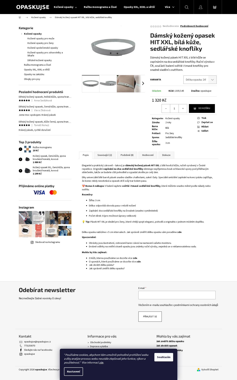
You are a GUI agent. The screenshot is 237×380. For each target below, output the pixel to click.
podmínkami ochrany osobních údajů (196, 305)
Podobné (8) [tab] (127, 155)
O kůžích (161, 354)
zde (101, 363)
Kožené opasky (33, 34)
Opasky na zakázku (34, 74)
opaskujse (206, 91)
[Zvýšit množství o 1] (183, 108)
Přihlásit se (150, 316)
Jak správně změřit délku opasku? (107, 268)
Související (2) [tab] (105, 155)
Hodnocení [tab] (147, 155)
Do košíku (204, 108)
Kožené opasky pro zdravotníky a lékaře (45, 54)
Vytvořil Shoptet (209, 369)
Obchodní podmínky (100, 342)
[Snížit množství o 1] (166, 108)
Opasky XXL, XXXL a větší (37, 69)
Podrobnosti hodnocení (194, 26)
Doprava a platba (99, 346)
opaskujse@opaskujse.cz (37, 341)
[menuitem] (65, 7)
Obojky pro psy (32, 79)
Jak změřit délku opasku (170, 341)
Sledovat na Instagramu (47, 242)
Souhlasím (164, 357)
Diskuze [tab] (166, 155)
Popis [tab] (86, 155)
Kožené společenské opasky (43, 48)
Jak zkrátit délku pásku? (101, 265)
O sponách (162, 359)
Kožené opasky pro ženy (41, 43)
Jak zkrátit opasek (166, 345)
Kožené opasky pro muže (41, 38)
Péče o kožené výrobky (169, 350)
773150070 (29, 346)
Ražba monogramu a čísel (37, 65)
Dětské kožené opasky (40, 60)
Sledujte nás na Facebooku (38, 350)
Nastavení (73, 372)
